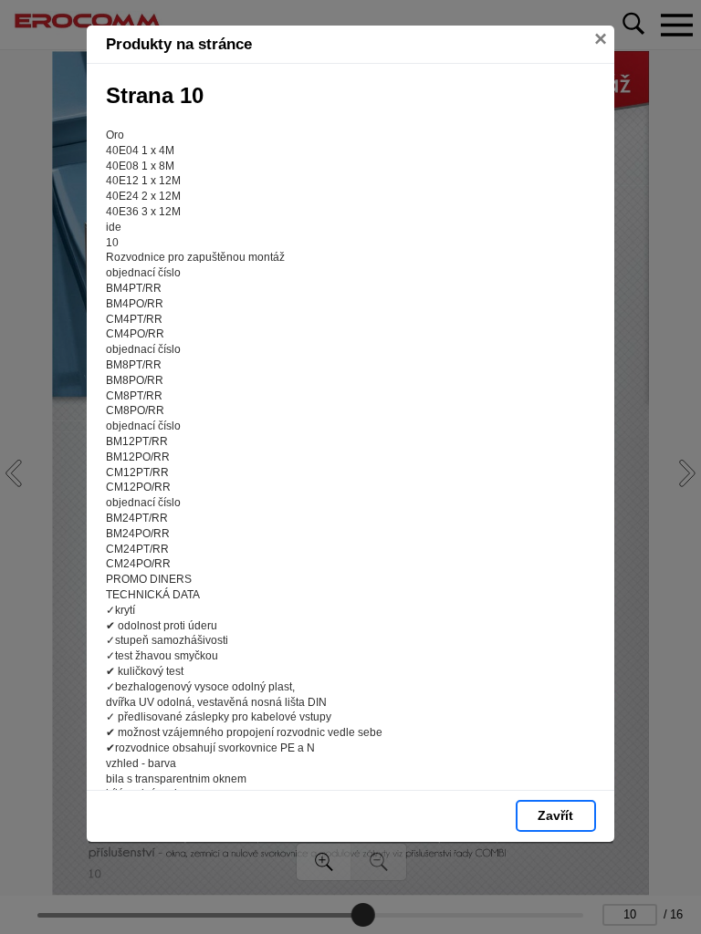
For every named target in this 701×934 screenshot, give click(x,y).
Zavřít (555, 815)
